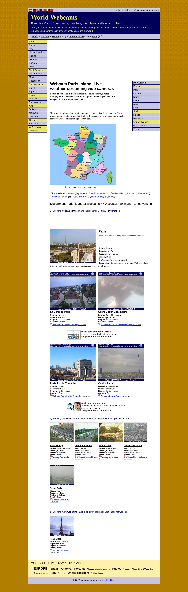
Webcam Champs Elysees (87, 457)
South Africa (35, 102)
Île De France (76, 36)
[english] (39, 11)
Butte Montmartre (96, 193)
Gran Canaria (140, 125)
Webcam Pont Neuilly (60, 457)
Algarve (137, 104)
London (137, 93)
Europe (45, 36)
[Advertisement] (105, 60)
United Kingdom (37, 52)
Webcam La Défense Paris (64, 325)
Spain (32, 45)
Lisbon (136, 100)
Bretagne (38, 573)
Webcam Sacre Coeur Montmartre (116, 325)
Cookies (110, 580)
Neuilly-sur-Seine (59, 197)
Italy (31, 49)
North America (36, 70)
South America (36, 84)
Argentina (34, 91)
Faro (135, 108)
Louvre (130, 193)
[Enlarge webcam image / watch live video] (73, 309)
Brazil (32, 88)
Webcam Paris (107, 260)
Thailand (33, 116)
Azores (106, 569)
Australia (33, 123)
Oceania (33, 120)
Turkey (32, 109)
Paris (94, 36)
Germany (33, 59)
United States (35, 74)
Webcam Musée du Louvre (136, 457)
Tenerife (137, 129)
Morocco (33, 98)
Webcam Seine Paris (60, 500)
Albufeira (98, 569)
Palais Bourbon (79, 197)
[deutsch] (35, 11)
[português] (51, 11)
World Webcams (54, 17)
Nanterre (142, 193)
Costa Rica (34, 81)
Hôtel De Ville (116, 193)
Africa (32, 95)
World (35, 36)
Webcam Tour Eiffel (60, 550)
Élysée (108, 197)
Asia (31, 106)
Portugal (33, 63)
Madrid (136, 115)
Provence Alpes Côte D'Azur (136, 569)
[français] (43, 11)
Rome (136, 97)
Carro (152, 569)
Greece (32, 66)
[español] (31, 11)
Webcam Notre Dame (109, 457)
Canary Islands (140, 122)
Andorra (66, 568)
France (55, 36)
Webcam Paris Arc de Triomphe (66, 396)
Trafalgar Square (97, 573)
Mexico (32, 77)
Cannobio (61, 573)
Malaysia (33, 113)
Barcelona (138, 118)
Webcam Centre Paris (111, 396)
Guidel (45, 573)
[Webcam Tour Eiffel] (62, 535)
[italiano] (47, 11)
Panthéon (96, 197)
